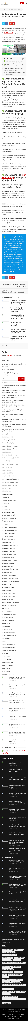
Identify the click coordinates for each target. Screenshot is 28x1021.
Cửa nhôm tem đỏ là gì (7, 969)
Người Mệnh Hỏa (6, 982)
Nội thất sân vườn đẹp (8, 617)
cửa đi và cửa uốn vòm (7, 971)
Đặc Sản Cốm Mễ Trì (7, 473)
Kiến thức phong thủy (7, 566)
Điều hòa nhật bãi (6, 1003)
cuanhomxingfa (17, 960)
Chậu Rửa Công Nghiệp (8, 443)
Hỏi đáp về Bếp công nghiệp (9, 527)
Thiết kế (4, 641)
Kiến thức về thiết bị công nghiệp (10, 581)
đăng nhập (9, 355)
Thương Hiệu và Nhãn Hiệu (9, 650)
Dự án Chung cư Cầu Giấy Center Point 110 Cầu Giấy (17, 810)
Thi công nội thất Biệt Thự (8, 632)
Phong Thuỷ (11, 1018)
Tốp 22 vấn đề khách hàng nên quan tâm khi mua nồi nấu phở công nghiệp (16, 842)
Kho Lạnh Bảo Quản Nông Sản (10, 548)
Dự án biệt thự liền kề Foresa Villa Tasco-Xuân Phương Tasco (17, 794)
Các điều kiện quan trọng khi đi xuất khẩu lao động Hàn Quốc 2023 (12, 963)
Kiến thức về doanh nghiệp (9, 575)
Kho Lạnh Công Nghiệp (14, 9)
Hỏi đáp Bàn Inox (6, 524)
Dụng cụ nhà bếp (19, 971)
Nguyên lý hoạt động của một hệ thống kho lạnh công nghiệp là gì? (18, 302)
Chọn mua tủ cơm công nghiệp (9, 954)
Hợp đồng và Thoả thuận (8, 542)
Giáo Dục (21, 1016)
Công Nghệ (6, 1016)
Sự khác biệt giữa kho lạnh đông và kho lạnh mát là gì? (17, 323)
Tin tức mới (5, 653)
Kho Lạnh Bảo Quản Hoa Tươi (10, 545)
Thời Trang (13, 1016)
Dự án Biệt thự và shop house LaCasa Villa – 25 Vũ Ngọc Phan (17, 825)
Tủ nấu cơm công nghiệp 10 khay (9, 996)
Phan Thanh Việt (16, 1011)
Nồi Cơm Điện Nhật (7, 611)
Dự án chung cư (6, 509)
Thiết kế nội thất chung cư (8, 647)
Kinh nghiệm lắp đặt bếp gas (15, 974)
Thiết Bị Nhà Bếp (6, 638)
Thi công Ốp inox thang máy (9, 635)
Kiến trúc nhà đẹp (6, 584)
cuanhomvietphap (6, 960)
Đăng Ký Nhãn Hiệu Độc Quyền (10, 482)
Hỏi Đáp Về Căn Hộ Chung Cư (9, 530)
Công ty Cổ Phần (6, 461)
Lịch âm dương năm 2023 (8, 593)
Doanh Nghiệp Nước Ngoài (9, 500)
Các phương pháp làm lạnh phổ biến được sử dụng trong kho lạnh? (17, 316)
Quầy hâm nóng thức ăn (8, 620)
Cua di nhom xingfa (19, 957)
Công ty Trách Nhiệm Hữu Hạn (10, 464)
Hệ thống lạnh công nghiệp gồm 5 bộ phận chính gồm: (15, 73)
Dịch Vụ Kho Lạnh (6, 488)
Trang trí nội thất (6, 656)
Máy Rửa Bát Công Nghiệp (9, 605)
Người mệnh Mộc (16, 982)
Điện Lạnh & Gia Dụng (7, 494)
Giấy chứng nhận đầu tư (8, 512)
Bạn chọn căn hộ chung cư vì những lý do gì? (16, 762)
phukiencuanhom (21, 991)
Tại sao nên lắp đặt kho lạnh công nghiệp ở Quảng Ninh (17, 309)
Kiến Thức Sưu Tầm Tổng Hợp (10, 569)
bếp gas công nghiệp (7, 949)
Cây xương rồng (6, 966)
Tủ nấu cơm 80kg (6, 994)
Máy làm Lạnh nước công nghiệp (10, 602)
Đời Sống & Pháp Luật (20, 1014)
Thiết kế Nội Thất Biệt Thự (8, 644)
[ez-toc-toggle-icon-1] (23, 58)
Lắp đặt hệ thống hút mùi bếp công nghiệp (12, 979)
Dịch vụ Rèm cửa (6, 491)
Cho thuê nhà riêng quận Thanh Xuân (11, 458)
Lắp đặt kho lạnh (6, 590)
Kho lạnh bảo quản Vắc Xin (9, 554)
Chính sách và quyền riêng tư (9, 455)
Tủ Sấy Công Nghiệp (7, 665)
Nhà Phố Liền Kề (6, 608)
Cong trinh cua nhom (7, 957)
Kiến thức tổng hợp (7, 572)
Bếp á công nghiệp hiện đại (8, 952)
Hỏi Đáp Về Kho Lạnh (7, 536)
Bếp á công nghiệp (18, 949)
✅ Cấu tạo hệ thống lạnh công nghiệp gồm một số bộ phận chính (13, 69)
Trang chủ (4, 1014)
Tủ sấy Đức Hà (6, 668)
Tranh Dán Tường (6, 659)
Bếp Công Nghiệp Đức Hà (8, 440)
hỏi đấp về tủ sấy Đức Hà (8, 539)
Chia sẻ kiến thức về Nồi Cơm (9, 449)
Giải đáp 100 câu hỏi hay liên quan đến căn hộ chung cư (17, 770)
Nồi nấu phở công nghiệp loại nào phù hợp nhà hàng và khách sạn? (17, 833)
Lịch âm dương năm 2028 (8, 596)
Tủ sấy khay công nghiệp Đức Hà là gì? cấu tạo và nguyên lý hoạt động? (17, 850)
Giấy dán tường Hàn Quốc (8, 515)
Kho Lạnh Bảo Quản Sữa (8, 551)
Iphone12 (4, 974)
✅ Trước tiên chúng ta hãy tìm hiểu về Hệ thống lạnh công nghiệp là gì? (13, 62)
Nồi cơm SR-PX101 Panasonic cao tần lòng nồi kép (12, 985)
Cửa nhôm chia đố (16, 966)
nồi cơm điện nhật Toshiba (8, 991)
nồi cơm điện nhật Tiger (7, 988)
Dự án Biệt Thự (6, 506)
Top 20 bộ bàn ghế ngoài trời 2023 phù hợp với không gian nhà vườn (17, 778)
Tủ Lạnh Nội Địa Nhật (7, 662)
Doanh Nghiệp (5, 497)
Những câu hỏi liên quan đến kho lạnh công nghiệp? (18, 338)
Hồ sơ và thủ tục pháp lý (8, 521)
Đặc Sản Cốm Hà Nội (7, 470)
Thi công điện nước (7, 629)
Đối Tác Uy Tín (5, 503)
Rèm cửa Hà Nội (6, 623)
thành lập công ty (9, 271)
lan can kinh (5, 977)
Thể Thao (18, 1018)
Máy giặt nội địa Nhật (7, 599)
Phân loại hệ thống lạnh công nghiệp (13, 292)
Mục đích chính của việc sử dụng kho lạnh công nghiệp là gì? (18, 331)
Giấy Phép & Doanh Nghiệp (9, 518)
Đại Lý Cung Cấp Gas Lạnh (9, 476)
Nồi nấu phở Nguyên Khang (9, 614)
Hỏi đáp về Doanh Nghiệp (8, 533)
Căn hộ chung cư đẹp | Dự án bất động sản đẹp (15, 1009)
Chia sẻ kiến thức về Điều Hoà (10, 446)
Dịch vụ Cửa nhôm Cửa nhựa (9, 485)
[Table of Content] (23, 59)
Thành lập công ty (6, 626)
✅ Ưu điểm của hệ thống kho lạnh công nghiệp (14, 65)
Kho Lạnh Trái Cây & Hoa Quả (9, 560)
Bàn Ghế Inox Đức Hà (7, 437)
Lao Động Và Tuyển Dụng (8, 587)
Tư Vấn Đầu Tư (6, 671)
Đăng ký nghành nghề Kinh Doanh (10, 479)
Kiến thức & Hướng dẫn (8, 563)
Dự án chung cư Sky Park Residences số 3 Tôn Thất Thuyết (17, 802)
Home (4, 9)
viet (3, 20)
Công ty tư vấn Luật (7, 467)
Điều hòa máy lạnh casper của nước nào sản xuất (12, 999)
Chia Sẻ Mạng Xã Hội (7, 452)
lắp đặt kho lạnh (8, 33)
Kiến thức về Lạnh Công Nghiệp (10, 578)
